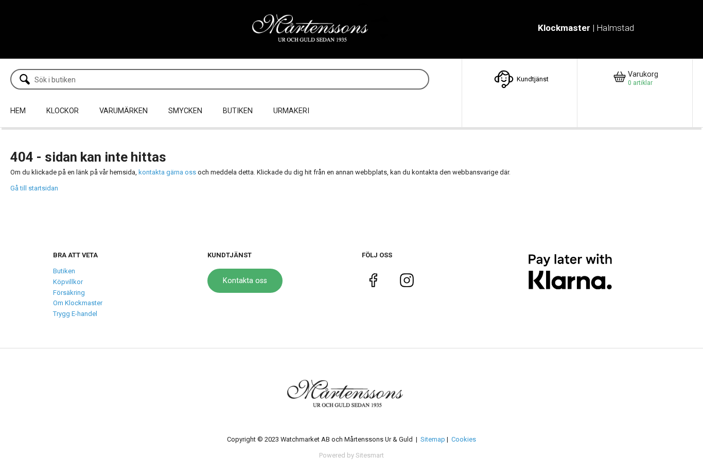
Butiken (64, 271)
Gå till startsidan (34, 188)
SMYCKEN (185, 111)
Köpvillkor (68, 282)
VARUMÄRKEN (123, 111)
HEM (18, 111)
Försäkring (69, 292)
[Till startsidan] (316, 29)
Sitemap (432, 439)
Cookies (463, 439)
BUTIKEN (238, 111)
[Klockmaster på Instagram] (406, 282)
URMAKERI (291, 111)
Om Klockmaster (77, 303)
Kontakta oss (245, 280)
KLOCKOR (62, 111)
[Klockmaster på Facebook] (373, 282)
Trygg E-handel (75, 314)
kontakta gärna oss (167, 172)
